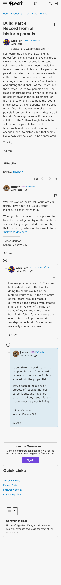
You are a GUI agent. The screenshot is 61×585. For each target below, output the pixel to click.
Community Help (12, 494)
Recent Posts (10, 485)
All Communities (11, 480)
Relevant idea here (15, 232)
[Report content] (56, 24)
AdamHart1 (17, 40)
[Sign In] (56, 3)
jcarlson (15, 186)
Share (7, 151)
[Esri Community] (16, 3)
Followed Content (12, 489)
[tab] (10, 163)
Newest (17, 172)
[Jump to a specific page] (55, 178)
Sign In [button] (30, 460)
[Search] (50, 3)
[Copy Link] (49, 48)
